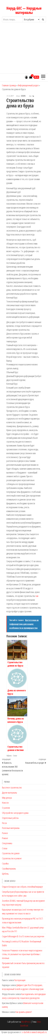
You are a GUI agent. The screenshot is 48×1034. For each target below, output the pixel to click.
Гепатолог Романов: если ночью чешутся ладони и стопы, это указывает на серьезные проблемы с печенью (22, 954)
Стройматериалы (9, 868)
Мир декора (7, 797)
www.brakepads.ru (39, 1032)
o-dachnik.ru (26, 1032)
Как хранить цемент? (24, 1012)
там (36, 596)
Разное (5, 833)
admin (23, 96)
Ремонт (5, 838)
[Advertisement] (24, 50)
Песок (4, 823)
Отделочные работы (10, 818)
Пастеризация (19, 980)
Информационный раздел (28, 85)
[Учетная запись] (26, 77)
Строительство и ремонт (12, 858)
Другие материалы (9, 792)
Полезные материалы (10, 828)
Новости (5, 802)
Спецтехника (7, 843)
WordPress (25, 1021)
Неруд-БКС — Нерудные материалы (24, 10)
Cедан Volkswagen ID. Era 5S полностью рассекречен (23, 936)
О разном (6, 807)
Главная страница (9, 85)
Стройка (5, 863)
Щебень (5, 873)
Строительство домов (10, 853)
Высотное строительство (12, 787)
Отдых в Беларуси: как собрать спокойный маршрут (22, 886)
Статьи (15, 755)
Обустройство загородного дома (15, 812)
